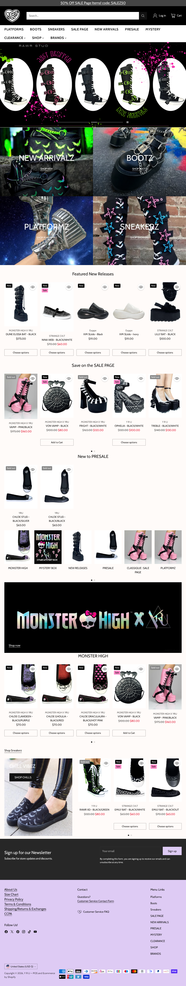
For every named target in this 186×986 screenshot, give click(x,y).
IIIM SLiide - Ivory (129, 334)
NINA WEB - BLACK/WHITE (57, 339)
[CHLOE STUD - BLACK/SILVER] (20, 487)
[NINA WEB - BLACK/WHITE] (56, 307)
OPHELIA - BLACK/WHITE (129, 425)
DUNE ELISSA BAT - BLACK (21, 334)
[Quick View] (32, 287)
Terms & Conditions (17, 904)
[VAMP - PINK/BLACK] (20, 396)
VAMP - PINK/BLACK (20, 427)
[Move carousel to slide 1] (74, 122)
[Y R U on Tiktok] (29, 932)
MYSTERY (156, 934)
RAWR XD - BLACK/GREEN (94, 809)
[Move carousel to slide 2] (107, 122)
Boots (153, 903)
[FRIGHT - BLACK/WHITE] (93, 396)
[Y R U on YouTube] (35, 932)
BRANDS (155, 953)
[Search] (143, 16)
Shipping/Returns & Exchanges (25, 909)
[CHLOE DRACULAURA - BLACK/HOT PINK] (93, 686)
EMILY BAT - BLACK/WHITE (130, 809)
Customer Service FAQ (96, 911)
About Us (10, 889)
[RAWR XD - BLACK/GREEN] (94, 780)
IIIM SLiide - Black (93, 334)
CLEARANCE (157, 941)
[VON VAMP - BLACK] (56, 396)
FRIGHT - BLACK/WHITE (93, 425)
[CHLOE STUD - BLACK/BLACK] (56, 487)
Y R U (27, 973)
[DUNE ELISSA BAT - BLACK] (20, 304)
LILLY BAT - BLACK (165, 334)
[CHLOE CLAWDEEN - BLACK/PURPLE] (20, 686)
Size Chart (11, 894)
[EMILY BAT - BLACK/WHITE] (130, 780)
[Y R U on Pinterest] (18, 932)
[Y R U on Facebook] (6, 932)
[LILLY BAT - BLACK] (165, 304)
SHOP (154, 947)
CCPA (8, 914)
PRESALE (155, 928)
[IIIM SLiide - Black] (93, 304)
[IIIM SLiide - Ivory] (128, 304)
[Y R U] (12, 15)
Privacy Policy (13, 899)
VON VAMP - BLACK (57, 425)
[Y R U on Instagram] (23, 932)
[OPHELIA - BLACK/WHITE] (128, 396)
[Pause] (127, 122)
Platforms (156, 897)
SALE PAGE (156, 916)
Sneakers (155, 909)
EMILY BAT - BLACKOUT (165, 809)
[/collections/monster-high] (93, 617)
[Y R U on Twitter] (12, 932)
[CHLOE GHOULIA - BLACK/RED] (56, 686)
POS (35, 973)
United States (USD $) (22, 966)
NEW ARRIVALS (159, 922)
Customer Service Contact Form (95, 901)
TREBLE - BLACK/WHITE (165, 425)
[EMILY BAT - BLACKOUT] (165, 780)
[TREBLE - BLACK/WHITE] (165, 396)
